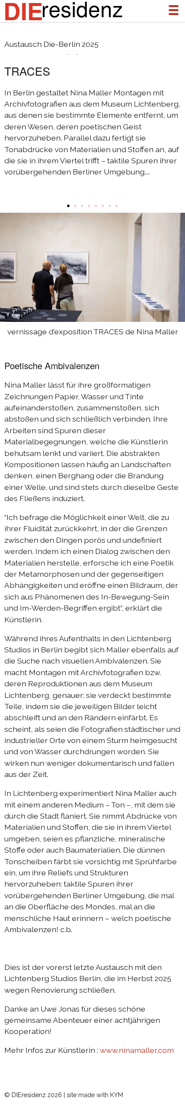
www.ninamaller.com (137, 1050)
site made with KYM (95, 1094)
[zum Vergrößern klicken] (93, 267)
